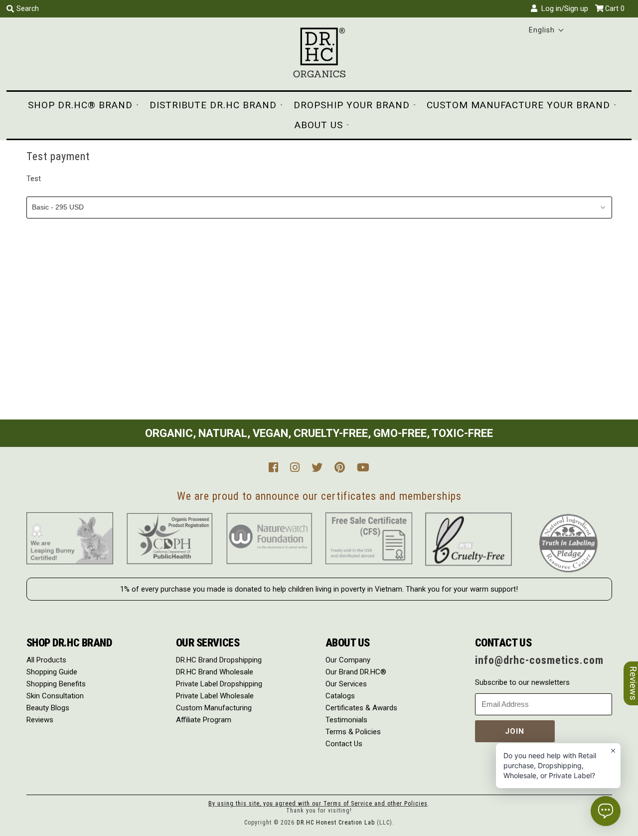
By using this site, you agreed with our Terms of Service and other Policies (318, 803)
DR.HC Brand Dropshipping (219, 659)
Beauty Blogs (47, 707)
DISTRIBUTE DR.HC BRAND (213, 105)
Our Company (347, 659)
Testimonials (346, 719)
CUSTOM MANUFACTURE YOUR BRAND (518, 105)
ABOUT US (319, 125)
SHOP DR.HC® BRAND (80, 105)
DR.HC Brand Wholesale (214, 671)
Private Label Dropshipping (219, 683)
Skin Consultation (55, 695)
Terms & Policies (353, 731)
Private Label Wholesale (215, 695)
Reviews (39, 719)
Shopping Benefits (56, 683)
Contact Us (343, 743)
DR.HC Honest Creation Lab (336, 822)
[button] (546, 30)
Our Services (346, 683)
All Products (46, 659)
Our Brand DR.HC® (355, 671)
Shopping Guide (51, 671)
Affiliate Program (203, 719)
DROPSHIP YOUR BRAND (352, 105)
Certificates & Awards (361, 707)
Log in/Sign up (562, 8)
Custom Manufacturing (214, 707)
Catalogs (340, 695)
